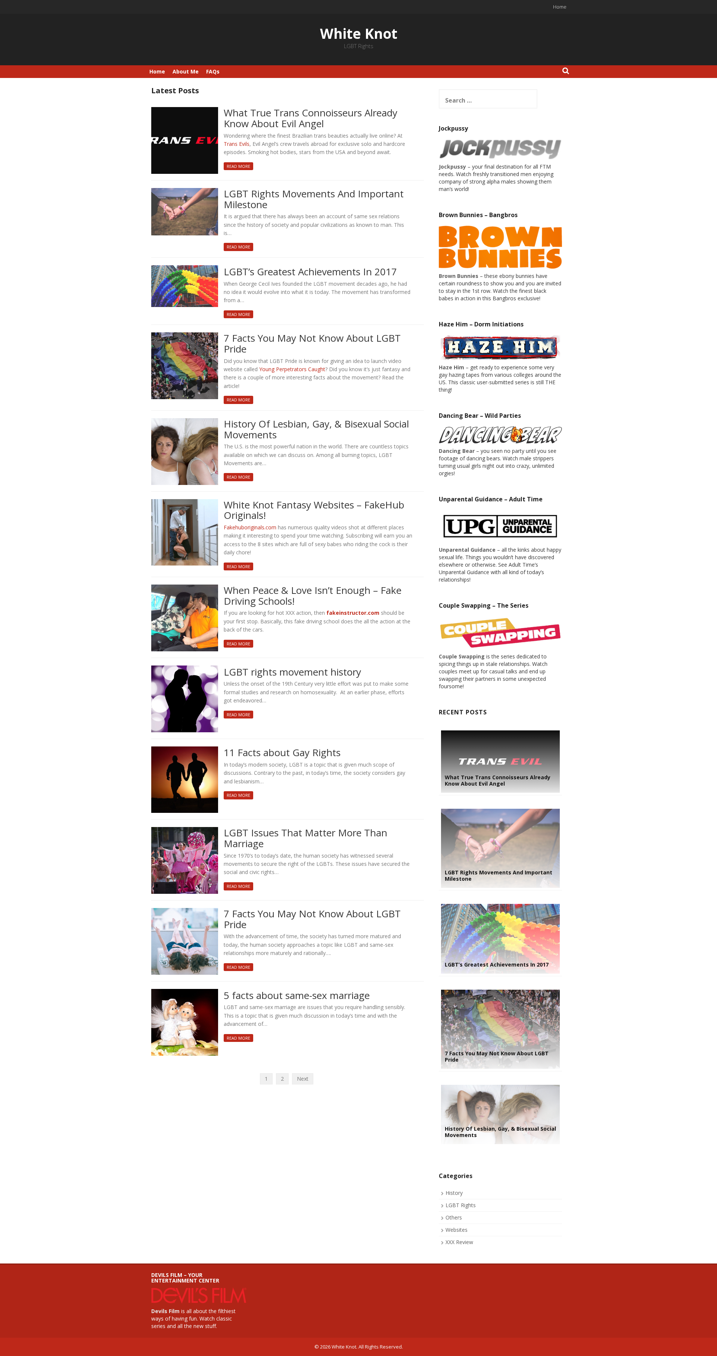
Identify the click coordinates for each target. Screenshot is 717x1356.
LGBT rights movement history (292, 672)
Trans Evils (236, 143)
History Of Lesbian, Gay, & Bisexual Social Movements (316, 430)
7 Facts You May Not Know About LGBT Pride (312, 344)
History (454, 1192)
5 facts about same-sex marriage (297, 996)
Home (560, 6)
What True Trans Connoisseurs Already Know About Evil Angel (310, 118)
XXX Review (459, 1242)
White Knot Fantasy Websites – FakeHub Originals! (314, 511)
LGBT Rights (461, 1205)
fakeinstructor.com (352, 612)
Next (302, 1078)
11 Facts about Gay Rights (282, 753)
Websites (457, 1229)
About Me (186, 71)
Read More (238, 166)
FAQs (213, 71)
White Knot (358, 33)
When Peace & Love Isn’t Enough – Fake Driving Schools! (312, 596)
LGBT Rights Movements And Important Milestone (314, 199)
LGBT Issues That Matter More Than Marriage (305, 838)
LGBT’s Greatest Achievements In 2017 (310, 272)
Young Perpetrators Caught (292, 369)
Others (454, 1217)
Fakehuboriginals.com (250, 527)
